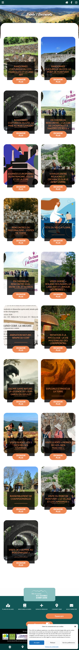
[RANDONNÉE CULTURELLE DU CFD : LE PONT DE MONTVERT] (58, 57)
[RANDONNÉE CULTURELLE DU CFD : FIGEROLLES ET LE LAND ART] (21, 57)
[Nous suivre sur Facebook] (71, 3)
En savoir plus (20, 80)
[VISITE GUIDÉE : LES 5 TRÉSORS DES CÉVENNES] (21, 433)
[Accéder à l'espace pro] (10, 648)
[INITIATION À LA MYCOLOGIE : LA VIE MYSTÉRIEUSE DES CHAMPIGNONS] (58, 325)
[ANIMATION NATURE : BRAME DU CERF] (21, 325)
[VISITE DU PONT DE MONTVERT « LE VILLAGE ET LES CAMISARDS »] (58, 487)
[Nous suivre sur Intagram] (75, 3)
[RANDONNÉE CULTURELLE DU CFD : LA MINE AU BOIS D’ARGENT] (21, 111)
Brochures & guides (24, 609)
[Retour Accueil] (66, 3)
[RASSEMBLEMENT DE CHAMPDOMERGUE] (21, 487)
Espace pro (59, 616)
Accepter (37, 642)
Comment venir (57, 609)
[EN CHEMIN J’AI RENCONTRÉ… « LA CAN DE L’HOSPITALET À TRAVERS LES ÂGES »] (58, 111)
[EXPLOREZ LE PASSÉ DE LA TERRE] (58, 379)
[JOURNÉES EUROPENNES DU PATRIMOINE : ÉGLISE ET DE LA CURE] (21, 164)
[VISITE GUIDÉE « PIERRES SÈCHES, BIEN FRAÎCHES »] (58, 433)
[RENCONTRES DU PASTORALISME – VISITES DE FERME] (21, 218)
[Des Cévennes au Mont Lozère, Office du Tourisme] (39, 598)
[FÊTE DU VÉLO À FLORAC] (58, 218)
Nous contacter (71, 609)
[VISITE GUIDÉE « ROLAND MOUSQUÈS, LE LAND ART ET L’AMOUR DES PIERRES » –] (58, 272)
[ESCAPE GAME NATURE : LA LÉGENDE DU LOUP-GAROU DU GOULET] (21, 379)
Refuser (52, 642)
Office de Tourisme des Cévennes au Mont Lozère (25, 641)
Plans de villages (8, 609)
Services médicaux (41, 609)
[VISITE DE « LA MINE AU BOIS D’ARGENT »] (21, 540)
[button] (75, 626)
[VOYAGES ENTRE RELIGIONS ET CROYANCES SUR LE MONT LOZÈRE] (58, 164)
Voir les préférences (68, 642)
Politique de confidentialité (51, 646)
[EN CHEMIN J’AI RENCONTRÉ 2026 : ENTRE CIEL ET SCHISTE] (21, 272)
